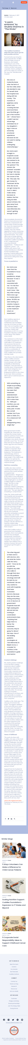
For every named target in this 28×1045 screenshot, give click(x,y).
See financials (14, 971)
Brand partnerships (14, 1003)
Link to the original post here (12, 800)
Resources (14, 989)
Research (14, 986)
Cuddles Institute (14, 974)
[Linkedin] (11, 819)
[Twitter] (8, 819)
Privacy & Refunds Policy (20, 1038)
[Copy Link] (14, 819)
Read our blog (14, 984)
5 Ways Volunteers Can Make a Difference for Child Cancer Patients (12, 867)
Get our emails (14, 991)
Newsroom (14, 8)
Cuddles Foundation (9, 1038)
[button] (2, 2)
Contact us (14, 981)
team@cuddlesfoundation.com (14, 1022)
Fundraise (14, 998)
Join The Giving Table (14, 1006)
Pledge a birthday (14, 1001)
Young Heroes (14, 1008)
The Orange (5, 8)
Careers (14, 967)
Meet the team (14, 964)
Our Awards (14, 969)
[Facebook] (5, 819)
